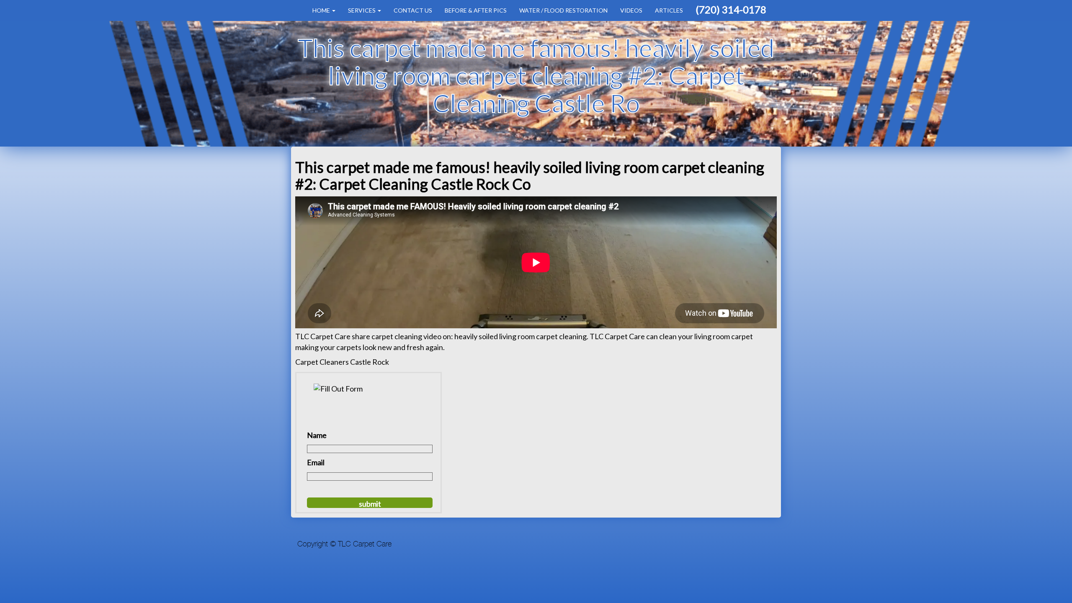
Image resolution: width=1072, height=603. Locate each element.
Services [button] (362, 10)
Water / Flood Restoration (563, 10)
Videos (631, 10)
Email (316, 462)
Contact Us (413, 10)
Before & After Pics (476, 10)
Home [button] (321, 10)
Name (317, 435)
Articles (669, 10)
